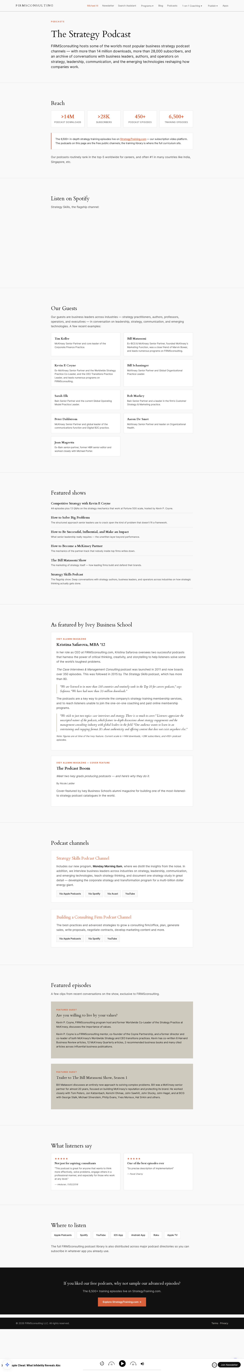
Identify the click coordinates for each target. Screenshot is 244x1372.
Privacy (224, 1323)
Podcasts (172, 5)
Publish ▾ (213, 5)
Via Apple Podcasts (70, 893)
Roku (156, 1235)
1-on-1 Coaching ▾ (192, 5)
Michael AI (92, 5)
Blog (160, 5)
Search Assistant (127, 5)
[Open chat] (7, 1364)
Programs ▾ (147, 5)
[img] (214, 1365)
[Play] (123, 1363)
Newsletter (108, 5)
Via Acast (112, 893)
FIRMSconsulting (35, 5)
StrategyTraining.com (133, 139)
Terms (214, 1323)
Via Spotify (94, 893)
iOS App (118, 1235)
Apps (225, 5)
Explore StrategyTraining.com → (122, 1301)
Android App (138, 1235)
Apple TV (172, 1235)
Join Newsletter (229, 1364)
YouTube (130, 893)
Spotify (84, 1235)
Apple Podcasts (63, 1235)
